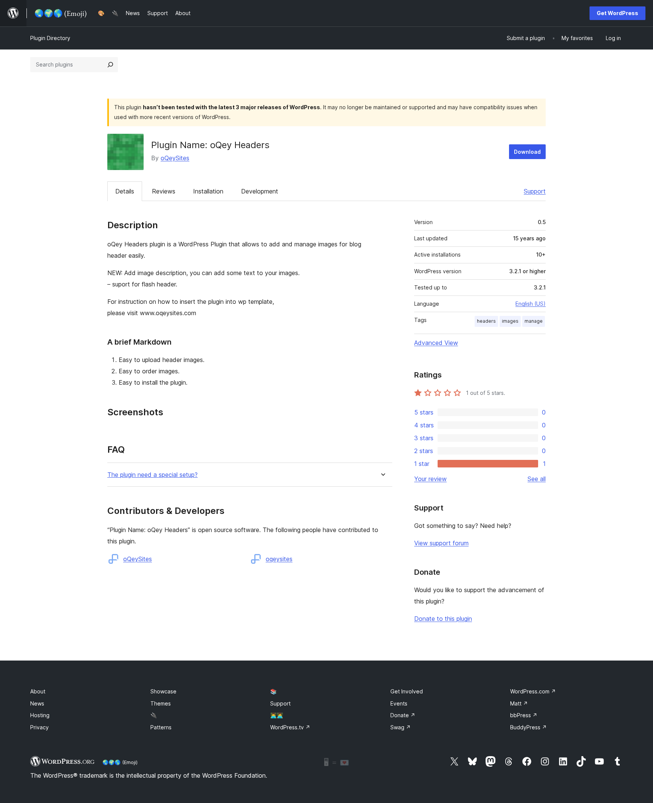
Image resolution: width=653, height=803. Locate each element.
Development (259, 191)
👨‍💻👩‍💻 (276, 715)
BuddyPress (528, 727)
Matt (519, 703)
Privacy (39, 727)
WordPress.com (533, 691)
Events (398, 703)
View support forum (441, 543)
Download (527, 152)
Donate (402, 715)
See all (537, 479)
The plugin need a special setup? (152, 474)
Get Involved (406, 691)
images (510, 321)
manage (534, 321)
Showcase (163, 691)
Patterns (161, 727)
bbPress (523, 715)
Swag (400, 727)
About (37, 691)
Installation (208, 191)
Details (124, 191)
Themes (160, 703)
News (37, 703)
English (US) (530, 303)
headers (486, 321)
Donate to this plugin (443, 618)
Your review (430, 479)
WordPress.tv (290, 727)
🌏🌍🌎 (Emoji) (120, 762)
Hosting (40, 715)
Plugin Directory (50, 38)
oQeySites (175, 158)
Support (535, 191)
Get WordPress (617, 13)
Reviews (163, 191)
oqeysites (279, 559)
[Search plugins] (110, 64)
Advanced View (436, 343)
